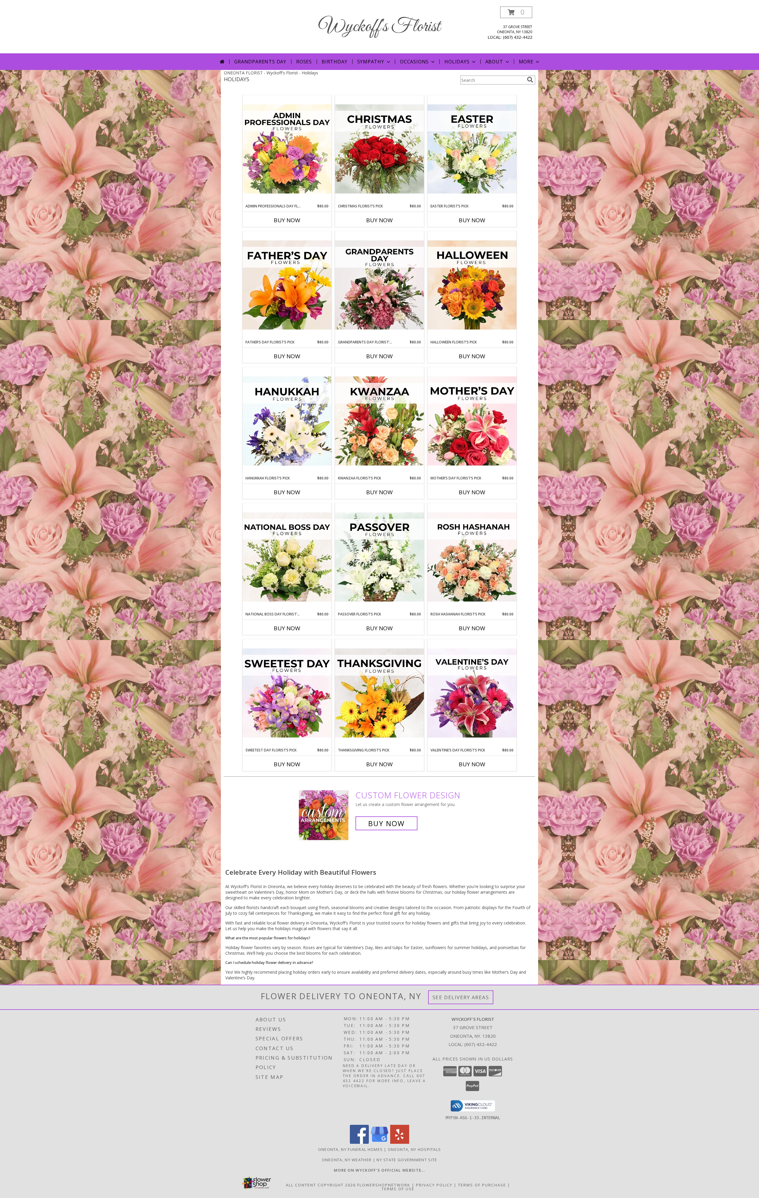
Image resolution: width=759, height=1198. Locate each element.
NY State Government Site (407, 1159)
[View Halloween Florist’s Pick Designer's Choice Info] (472, 285)
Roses (304, 61)
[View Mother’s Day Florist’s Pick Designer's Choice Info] (472, 421)
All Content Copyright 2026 (321, 1185)
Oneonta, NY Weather (347, 1159)
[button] (516, 12)
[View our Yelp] (399, 1142)
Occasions (414, 61)
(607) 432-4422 (517, 37)
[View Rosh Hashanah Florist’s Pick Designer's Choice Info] (472, 557)
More (526, 61)
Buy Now (287, 220)
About (494, 61)
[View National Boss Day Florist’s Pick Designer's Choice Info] (287, 557)
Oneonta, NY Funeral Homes (350, 1149)
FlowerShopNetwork (383, 1185)
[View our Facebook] (359, 1142)
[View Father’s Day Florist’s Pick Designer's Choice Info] (287, 285)
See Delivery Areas (461, 997)
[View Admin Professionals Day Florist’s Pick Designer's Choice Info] (287, 149)
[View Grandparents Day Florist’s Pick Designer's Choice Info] (379, 285)
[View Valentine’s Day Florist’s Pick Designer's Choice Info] (472, 693)
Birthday (334, 61)
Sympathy (370, 61)
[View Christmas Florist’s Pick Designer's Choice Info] (379, 149)
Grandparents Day (260, 61)
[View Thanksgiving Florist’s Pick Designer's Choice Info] (379, 693)
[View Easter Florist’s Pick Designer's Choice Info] (472, 149)
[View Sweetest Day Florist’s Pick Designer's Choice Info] (287, 693)
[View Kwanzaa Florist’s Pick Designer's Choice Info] (379, 421)
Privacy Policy (434, 1185)
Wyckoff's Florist (379, 27)
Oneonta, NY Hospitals (414, 1149)
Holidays (456, 61)
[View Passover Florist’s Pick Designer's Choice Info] (379, 557)
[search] (530, 79)
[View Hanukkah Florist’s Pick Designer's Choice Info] (287, 421)
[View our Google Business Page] (379, 1142)
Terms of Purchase (482, 1185)
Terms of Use (398, 1188)
